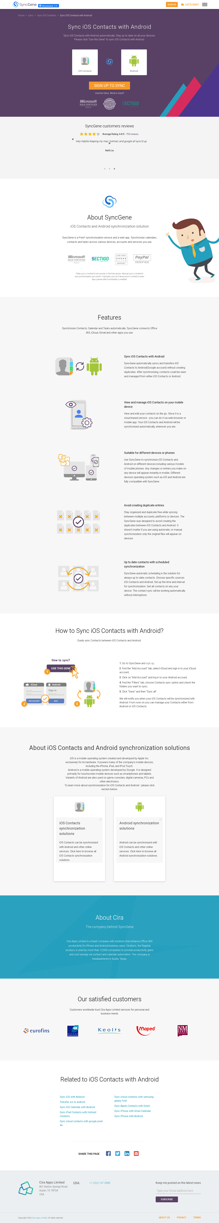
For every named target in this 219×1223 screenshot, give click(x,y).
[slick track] (36, 1030)
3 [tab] (114, 170)
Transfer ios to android (72, 1102)
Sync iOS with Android (72, 1096)
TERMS (197, 1217)
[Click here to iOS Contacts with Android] (109, 62)
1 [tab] (104, 170)
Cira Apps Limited (39, 1218)
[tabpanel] (109, 148)
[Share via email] (136, 1153)
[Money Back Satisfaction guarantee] (109, 103)
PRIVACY (181, 1217)
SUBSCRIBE (167, 1199)
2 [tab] (109, 170)
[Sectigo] (130, 103)
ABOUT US (164, 1217)
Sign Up (172, 4)
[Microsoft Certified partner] (88, 103)
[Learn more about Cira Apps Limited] (26, 1195)
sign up (150, 663)
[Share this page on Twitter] (117, 1153)
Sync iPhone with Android (128, 1116)
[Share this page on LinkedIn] (127, 1153)
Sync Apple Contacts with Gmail (132, 1105)
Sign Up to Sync (109, 85)
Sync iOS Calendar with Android (77, 1107)
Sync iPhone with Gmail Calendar (132, 1111)
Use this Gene (102, 93)
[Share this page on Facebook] (108, 1153)
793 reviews (132, 134)
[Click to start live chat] (189, 4)
